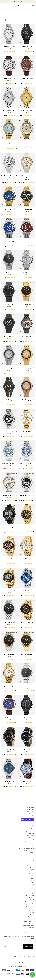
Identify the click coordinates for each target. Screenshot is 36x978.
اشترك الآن (23, 494)
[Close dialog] (34, 483)
